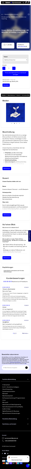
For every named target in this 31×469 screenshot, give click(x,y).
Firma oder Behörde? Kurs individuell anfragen (15, 73)
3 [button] (15, 333)
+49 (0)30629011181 (10, 440)
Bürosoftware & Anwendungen (11, 413)
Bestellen (15, 349)
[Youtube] (5, 453)
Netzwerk (5, 393)
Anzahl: (4, 65)
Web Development (7, 396)
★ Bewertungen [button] (29, 236)
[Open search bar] (23, 3)
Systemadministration (8, 391)
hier (25, 363)
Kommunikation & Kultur (12, 14)
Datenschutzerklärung (15, 362)
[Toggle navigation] (3, 3)
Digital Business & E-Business (10, 411)
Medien (4, 95)
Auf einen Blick (26, 95)
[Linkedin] (7, 453)
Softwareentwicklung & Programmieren (13, 398)
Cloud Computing (7, 389)
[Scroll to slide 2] (16, 123)
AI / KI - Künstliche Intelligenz (10, 387)
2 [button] (14, 333)
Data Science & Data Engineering (11, 404)
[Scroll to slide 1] (14, 123)
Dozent (18, 95)
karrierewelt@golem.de (11, 438)
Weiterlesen (6, 168)
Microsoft (5, 402)
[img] (6, 287)
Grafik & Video (6, 409)
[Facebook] (2, 453)
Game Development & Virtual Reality (12, 407)
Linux (4, 400)
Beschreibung (11, 95)
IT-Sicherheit (6, 385)
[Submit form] (26, 368)
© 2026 (8, 446)
